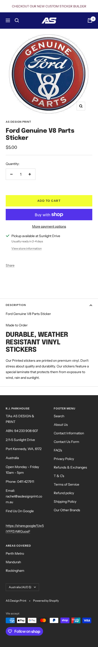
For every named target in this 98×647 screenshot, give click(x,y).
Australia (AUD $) (20, 587)
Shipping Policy (65, 501)
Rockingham (15, 570)
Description (16, 305)
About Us (61, 424)
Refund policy (64, 493)
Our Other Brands (67, 510)
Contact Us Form (66, 442)
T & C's (59, 476)
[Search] (17, 20)
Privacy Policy (64, 459)
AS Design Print (18, 121)
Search (59, 416)
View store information (26, 248)
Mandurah (13, 562)
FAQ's (58, 450)
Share (10, 265)
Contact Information (69, 433)
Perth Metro (15, 553)
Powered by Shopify (46, 600)
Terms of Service (66, 484)
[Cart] (90, 20)
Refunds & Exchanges (70, 467)
